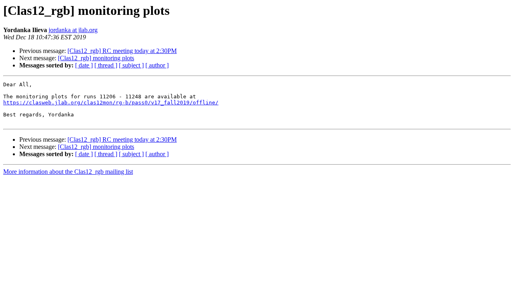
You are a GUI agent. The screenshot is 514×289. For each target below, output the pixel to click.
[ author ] (157, 65)
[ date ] (84, 65)
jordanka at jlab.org (73, 29)
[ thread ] (105, 65)
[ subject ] (131, 65)
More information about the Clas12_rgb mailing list (68, 171)
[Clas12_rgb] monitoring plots (96, 58)
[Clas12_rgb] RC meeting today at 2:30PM (122, 50)
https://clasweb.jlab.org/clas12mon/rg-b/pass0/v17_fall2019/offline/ (110, 103)
